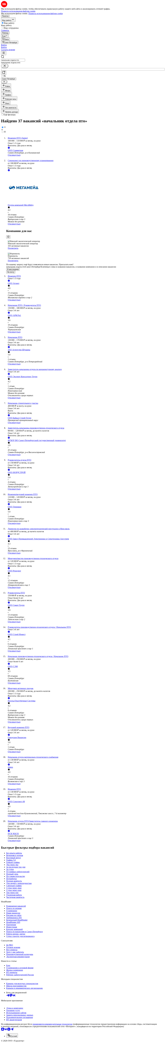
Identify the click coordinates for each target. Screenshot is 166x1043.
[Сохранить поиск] (3, 73)
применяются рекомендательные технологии (52, 1024)
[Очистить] (4, 66)
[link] (5, 39)
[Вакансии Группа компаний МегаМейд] (85, 188)
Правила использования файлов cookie (45, 13)
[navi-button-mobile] (3, 53)
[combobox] (13, 60)
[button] (4, 45)
